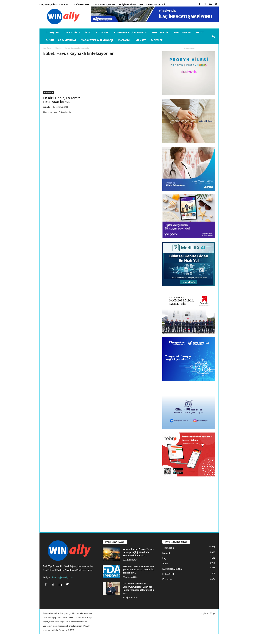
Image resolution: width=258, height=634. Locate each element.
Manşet (140, 40)
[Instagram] (205, 4)
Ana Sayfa (47, 48)
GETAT (200, 32)
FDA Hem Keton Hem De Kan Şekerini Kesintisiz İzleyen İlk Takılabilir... (138, 569)
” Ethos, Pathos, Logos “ (103, 4)
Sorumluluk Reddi (155, 4)
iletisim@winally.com (62, 577)
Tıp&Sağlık (48, 92)
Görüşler (52, 32)
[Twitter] (216, 4)
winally (46, 106)
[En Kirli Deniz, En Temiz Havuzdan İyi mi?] (69, 77)
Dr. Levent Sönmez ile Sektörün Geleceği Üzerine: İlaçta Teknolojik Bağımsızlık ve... (138, 588)
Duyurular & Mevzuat (61, 40)
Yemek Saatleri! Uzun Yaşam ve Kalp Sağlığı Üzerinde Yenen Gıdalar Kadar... (138, 552)
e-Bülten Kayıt (81, 4)
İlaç (88, 32)
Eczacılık (102, 32)
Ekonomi (124, 40)
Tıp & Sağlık (72, 32)
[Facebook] (200, 4)
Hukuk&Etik (160, 32)
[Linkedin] (211, 4)
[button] (213, 36)
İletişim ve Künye (127, 4)
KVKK (140, 4)
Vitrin (165, 563)
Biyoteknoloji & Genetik (130, 32)
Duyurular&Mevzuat (172, 569)
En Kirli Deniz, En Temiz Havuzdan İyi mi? (61, 100)
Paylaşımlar (182, 32)
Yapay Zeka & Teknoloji (97, 40)
